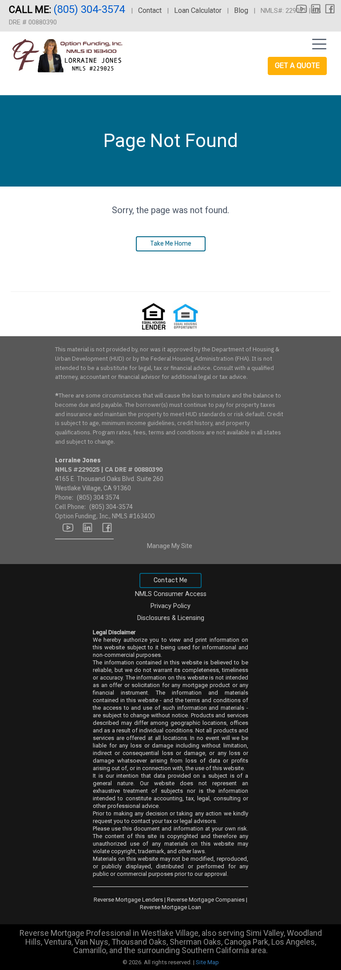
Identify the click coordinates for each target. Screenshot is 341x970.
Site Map (207, 962)
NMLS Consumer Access (170, 594)
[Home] (73, 58)
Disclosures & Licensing (170, 618)
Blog (241, 10)
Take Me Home (170, 243)
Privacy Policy (170, 606)
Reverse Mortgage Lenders (128, 899)
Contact (150, 10)
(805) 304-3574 (90, 9)
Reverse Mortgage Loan (170, 907)
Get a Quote (297, 65)
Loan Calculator (198, 10)
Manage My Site (169, 545)
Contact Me (170, 580)
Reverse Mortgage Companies (206, 899)
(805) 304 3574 (98, 497)
